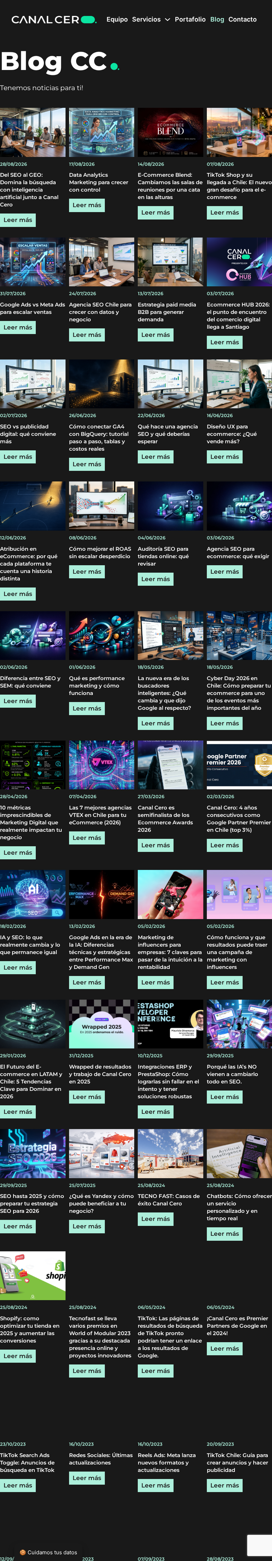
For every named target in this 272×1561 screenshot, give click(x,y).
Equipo (117, 19)
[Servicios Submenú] (167, 19)
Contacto (242, 19)
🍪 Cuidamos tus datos (48, 1552)
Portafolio (190, 19)
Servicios (146, 19)
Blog (217, 19)
